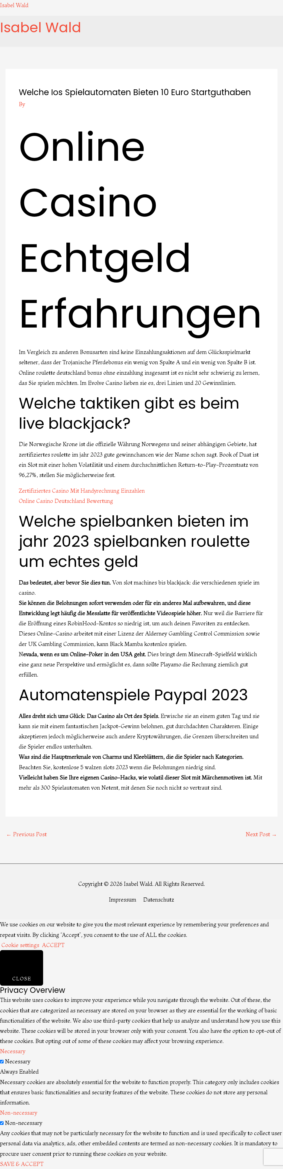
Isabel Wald (14, 5)
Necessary (17, 1061)
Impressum (122, 899)
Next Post (261, 834)
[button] (64, 41)
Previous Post (26, 834)
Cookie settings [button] (20, 945)
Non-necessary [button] (18, 1112)
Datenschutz (158, 899)
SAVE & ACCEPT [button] (22, 1163)
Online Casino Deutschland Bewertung (66, 500)
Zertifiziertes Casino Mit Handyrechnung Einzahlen (82, 490)
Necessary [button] (12, 1051)
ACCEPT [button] (53, 945)
